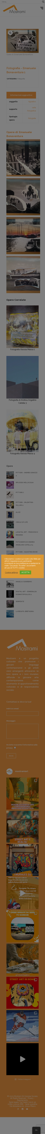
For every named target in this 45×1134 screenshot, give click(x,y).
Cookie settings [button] (11, 572)
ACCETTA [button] (25, 572)
